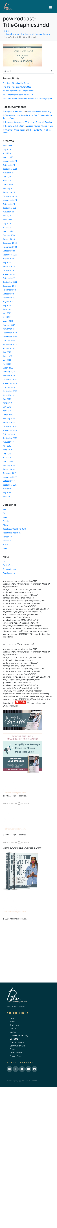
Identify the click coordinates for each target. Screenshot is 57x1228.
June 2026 (7, 145)
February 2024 (9, 235)
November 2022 (10, 274)
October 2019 (9, 387)
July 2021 (7, 305)
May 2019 (7, 407)
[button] (50, 7)
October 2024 (9, 204)
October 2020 (9, 340)
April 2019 (7, 411)
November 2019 (10, 383)
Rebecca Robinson (13, 122)
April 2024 (7, 227)
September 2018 (10, 438)
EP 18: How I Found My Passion (38, 122)
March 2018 (8, 461)
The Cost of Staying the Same (16, 83)
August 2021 (8, 301)
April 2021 (7, 317)
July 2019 (7, 399)
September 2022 (10, 282)
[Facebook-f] (16, 1069)
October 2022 (9, 278)
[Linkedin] (34, 1069)
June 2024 (7, 219)
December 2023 (10, 243)
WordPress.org (9, 573)
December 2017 (9, 473)
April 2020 (7, 364)
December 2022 (10, 270)
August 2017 (8, 489)
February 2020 (9, 371)
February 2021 (9, 325)
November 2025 (10, 161)
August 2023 (8, 258)
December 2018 (10, 426)
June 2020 (7, 356)
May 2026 (7, 149)
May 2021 (7, 313)
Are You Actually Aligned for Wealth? (18, 91)
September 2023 (10, 255)
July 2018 (7, 446)
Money (5, 517)
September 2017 (10, 485)
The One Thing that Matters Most (17, 87)
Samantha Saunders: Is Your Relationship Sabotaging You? (28, 98)
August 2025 (8, 173)
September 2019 (10, 391)
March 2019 (8, 414)
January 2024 (9, 239)
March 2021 (8, 321)
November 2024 (10, 200)
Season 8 (7, 540)
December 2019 (10, 379)
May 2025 (7, 177)
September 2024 (10, 208)
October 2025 (9, 165)
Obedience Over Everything (39, 111)
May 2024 (7, 223)
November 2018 (10, 430)
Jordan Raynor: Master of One (40, 126)
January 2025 (9, 192)
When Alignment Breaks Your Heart (18, 95)
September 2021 (10, 297)
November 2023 (10, 247)
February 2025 (9, 188)
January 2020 (9, 375)
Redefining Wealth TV (12, 533)
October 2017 (9, 481)
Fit (4, 513)
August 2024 (8, 212)
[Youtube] (28, 1069)
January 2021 (8, 329)
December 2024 (10, 196)
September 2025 (10, 169)
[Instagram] (9, 1069)
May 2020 (7, 360)
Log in (5, 561)
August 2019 (8, 395)
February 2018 (9, 465)
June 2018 (7, 450)
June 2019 (7, 403)
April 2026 (7, 153)
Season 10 (7, 537)
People (6, 521)
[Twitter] (22, 1069)
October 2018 (9, 434)
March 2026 (8, 157)
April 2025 (7, 180)
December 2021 (9, 286)
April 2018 (7, 457)
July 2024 (7, 216)
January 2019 (9, 422)
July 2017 (7, 492)
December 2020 (10, 332)
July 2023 (7, 262)
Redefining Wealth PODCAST (15, 529)
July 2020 (7, 352)
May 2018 (7, 454)
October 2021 (9, 294)
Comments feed (9, 569)
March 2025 (8, 184)
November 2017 (10, 477)
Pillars (5, 525)
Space (5, 544)
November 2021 (10, 290)
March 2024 (8, 231)
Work (5, 548)
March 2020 (8, 368)
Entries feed (8, 565)
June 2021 (7, 309)
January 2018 (9, 469)
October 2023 (9, 251)
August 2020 (8, 348)
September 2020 (10, 344)
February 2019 (9, 418)
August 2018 (8, 442)
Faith (5, 509)
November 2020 (10, 336)
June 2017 (7, 496)
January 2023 (9, 266)
